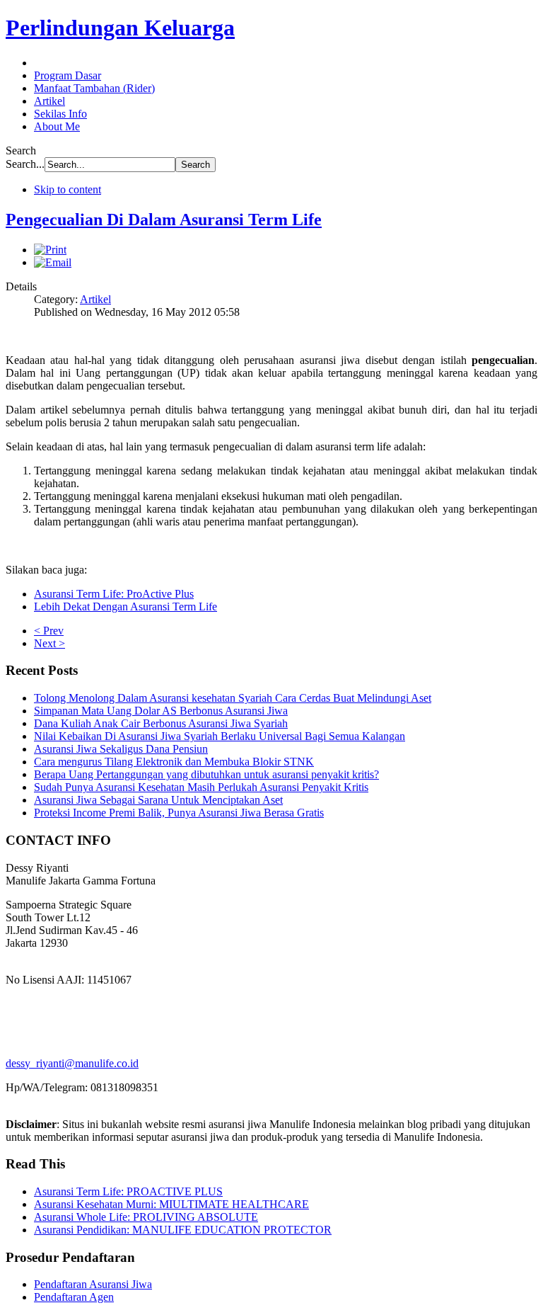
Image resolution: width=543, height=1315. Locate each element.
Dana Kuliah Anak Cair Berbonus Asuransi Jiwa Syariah (161, 723)
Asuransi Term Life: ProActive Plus (114, 594)
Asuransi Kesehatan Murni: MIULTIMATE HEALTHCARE (171, 1204)
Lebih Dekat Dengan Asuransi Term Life (125, 606)
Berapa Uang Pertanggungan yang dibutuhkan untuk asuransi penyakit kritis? (206, 774)
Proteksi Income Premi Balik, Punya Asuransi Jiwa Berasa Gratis (179, 813)
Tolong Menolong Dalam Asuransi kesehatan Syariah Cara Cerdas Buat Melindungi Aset (232, 698)
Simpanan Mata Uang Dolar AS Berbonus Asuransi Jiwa (161, 711)
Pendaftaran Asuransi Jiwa (93, 1284)
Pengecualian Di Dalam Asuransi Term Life (164, 219)
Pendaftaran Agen (74, 1297)
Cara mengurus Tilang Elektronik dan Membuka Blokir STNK (174, 762)
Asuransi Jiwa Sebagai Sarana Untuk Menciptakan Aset (158, 800)
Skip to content (67, 189)
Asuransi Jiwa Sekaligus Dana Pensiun (121, 749)
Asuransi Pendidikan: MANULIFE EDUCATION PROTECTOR (183, 1230)
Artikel (95, 299)
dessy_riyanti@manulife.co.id (72, 1063)
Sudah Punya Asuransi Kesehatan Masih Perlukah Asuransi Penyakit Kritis (201, 787)
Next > (49, 643)
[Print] (50, 250)
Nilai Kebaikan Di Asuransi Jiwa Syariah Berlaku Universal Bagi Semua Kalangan (219, 736)
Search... (25, 164)
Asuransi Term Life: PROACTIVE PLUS (128, 1191)
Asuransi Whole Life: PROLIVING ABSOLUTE (146, 1217)
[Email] (52, 262)
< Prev (49, 631)
